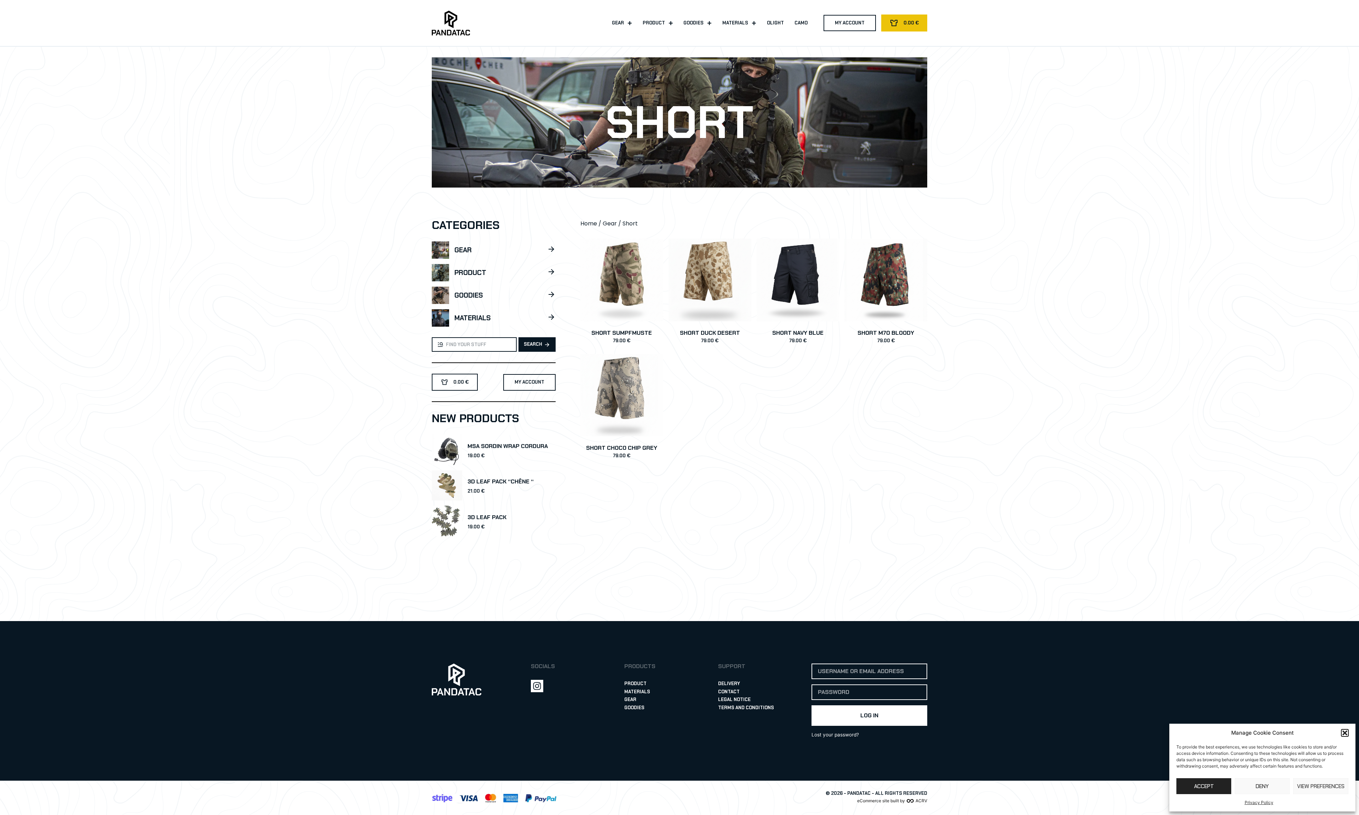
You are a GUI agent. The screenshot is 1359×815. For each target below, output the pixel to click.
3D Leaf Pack (487, 517)
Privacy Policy (1259, 802)
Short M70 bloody (886, 333)
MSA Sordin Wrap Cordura (508, 446)
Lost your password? (835, 734)
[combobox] (474, 344)
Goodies (693, 23)
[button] (1344, 732)
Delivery (729, 684)
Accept (1204, 786)
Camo (801, 23)
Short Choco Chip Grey (621, 448)
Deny (1262, 786)
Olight (775, 23)
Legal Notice (734, 699)
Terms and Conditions (746, 708)
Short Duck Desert (710, 333)
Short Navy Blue (798, 333)
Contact (729, 692)
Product (654, 23)
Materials (735, 23)
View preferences (1320, 786)
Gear (618, 23)
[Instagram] (537, 686)
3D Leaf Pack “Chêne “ (501, 481)
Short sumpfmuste (621, 333)
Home (588, 223)
